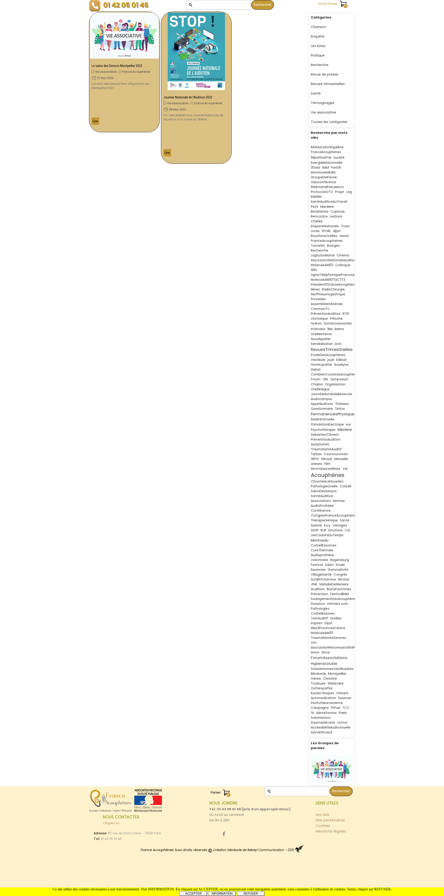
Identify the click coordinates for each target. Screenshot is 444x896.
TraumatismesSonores (328, 638)
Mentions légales (331, 831)
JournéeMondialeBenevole (331, 394)
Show (325, 652)
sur (348, 424)
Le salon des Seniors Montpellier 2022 (117, 66)
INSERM (316, 197)
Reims (339, 329)
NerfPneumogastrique (328, 294)
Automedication (323, 698)
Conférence (321, 510)
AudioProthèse (322, 506)
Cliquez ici (111, 823)
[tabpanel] (251, 811)
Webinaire (336, 683)
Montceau (319, 540)
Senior (344, 236)
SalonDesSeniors (324, 491)
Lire (95, 121)
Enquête (317, 36)
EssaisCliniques (322, 693)
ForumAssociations (329, 657)
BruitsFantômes (339, 589)
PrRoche (336, 318)
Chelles (317, 221)
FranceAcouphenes (327, 240)
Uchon (342, 722)
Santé (316, 93)
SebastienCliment (325, 434)
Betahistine (319, 211)
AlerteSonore (326, 713)
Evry (327, 525)
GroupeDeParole (324, 177)
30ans (315, 167)
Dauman (344, 698)
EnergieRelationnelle (326, 163)
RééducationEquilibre (327, 147)
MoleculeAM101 (322, 265)
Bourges (333, 245)
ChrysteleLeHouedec (327, 481)
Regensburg (339, 560)
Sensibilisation (322, 344)
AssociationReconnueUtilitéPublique (339, 647)
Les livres (318, 46)
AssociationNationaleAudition (334, 260)
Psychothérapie (323, 430)
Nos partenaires (330, 820)
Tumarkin (318, 245)
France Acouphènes (136, 72)
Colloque (342, 265)
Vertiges (340, 525)
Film (327, 464)
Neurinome (321, 157)
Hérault (326, 459)
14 (312, 713)
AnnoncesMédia (323, 172)
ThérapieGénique (324, 520)
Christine (330, 678)
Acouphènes (327, 475)
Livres (315, 231)
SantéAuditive (322, 496)
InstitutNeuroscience (327, 703)
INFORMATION (222, 893)
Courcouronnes (336, 454)
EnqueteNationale (325, 226)
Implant (317, 623)
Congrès (340, 574)
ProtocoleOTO (322, 192)
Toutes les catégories (329, 122)
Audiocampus (321, 399)
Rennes (339, 501)
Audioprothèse (322, 555)
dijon (337, 231)
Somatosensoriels (338, 323)
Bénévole (318, 673)
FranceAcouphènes (326, 152)
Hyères (316, 323)
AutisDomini (320, 444)
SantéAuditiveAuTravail (329, 201)
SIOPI (314, 530)
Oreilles (336, 618)
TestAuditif (319, 618)
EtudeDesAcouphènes (328, 355)
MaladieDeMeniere (333, 584)
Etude (340, 565)
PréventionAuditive (325, 314)
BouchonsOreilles (324, 236)
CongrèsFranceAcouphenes (334, 515)
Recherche (319, 65)
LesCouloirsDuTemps (327, 535)
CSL (348, 530)
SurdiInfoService (323, 579)
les (330, 328)
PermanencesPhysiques (333, 414)
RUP (323, 530)
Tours (345, 226)
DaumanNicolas (323, 722)
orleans (316, 464)
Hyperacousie (324, 663)
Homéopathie (321, 365)
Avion (315, 652)
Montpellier (337, 673)
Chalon (317, 384)
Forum (316, 379)
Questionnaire (322, 409)
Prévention (319, 594)
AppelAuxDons (322, 404)
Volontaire (319, 560)
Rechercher (262, 5)
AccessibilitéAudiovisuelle (331, 727)
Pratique (318, 55)
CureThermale (322, 550)
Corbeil (345, 486)
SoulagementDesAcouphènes (334, 599)
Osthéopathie (322, 688)
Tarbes (316, 454)
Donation (318, 604)
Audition (318, 589)
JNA (314, 584)
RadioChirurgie (333, 289)
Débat (341, 359)
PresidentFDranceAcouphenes (334, 284)
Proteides (318, 299)
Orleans (342, 693)
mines (316, 678)
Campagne (320, 708)
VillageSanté (321, 574)
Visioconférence (323, 182)
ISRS (314, 270)
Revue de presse (324, 74)
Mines (315, 289)
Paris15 (336, 167)
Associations (321, 501)
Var (345, 469)
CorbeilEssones (323, 613)
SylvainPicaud (321, 732)
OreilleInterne (321, 334)
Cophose (337, 211)
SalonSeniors (321, 718)
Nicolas (343, 579)
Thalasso (342, 404)
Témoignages (322, 103)
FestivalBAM (339, 594)
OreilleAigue (320, 389)
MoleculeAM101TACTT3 (328, 280)
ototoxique (319, 318)
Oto (314, 642)
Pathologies (320, 608)
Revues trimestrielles (328, 84)
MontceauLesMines (325, 469)
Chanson (318, 27)
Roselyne (341, 365)
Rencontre (319, 216)
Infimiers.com (337, 604)
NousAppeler (321, 339)
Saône (316, 525)
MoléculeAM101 (322, 633)
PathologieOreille (324, 486)
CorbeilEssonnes (323, 545)
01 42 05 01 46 (125, 5)
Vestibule (318, 360)
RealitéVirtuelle (322, 419)
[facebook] (223, 833)
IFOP (345, 314)
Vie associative (106, 72)
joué (330, 360)
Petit (314, 207)
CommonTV (320, 309)
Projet (339, 192)
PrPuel (335, 708)
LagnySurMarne (323, 255)
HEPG (315, 459)
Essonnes (318, 569)
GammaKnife (338, 570)
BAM (325, 167)
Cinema (343, 255)
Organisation (335, 384)
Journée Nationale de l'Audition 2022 (187, 97)
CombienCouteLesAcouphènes (335, 374)
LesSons (336, 216)
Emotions (335, 530)
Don (338, 343)
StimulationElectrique (327, 424)
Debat (316, 369)
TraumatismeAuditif (326, 449)
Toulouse (318, 683)
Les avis (322, 814)
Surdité (339, 157)
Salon (329, 565)
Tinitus (340, 409)
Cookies (323, 825)
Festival (317, 565)
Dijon (328, 623)
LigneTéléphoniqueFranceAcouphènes (341, 275)
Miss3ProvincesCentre (328, 628)
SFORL (326, 231)
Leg (349, 192)
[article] (124, 72)
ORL (325, 379)
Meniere (327, 206)
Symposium (339, 379)
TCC (345, 708)
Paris (343, 712)
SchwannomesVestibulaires (332, 669)
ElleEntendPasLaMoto (327, 187)
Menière (344, 429)
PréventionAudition (325, 439)
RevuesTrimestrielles (332, 349)
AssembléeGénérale (327, 304)
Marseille (341, 459)
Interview (318, 329)
